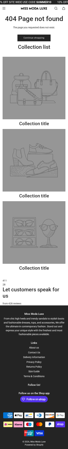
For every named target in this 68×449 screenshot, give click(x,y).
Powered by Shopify (34, 445)
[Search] (56, 8)
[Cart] (63, 8)
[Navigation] (4, 8)
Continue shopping (34, 38)
